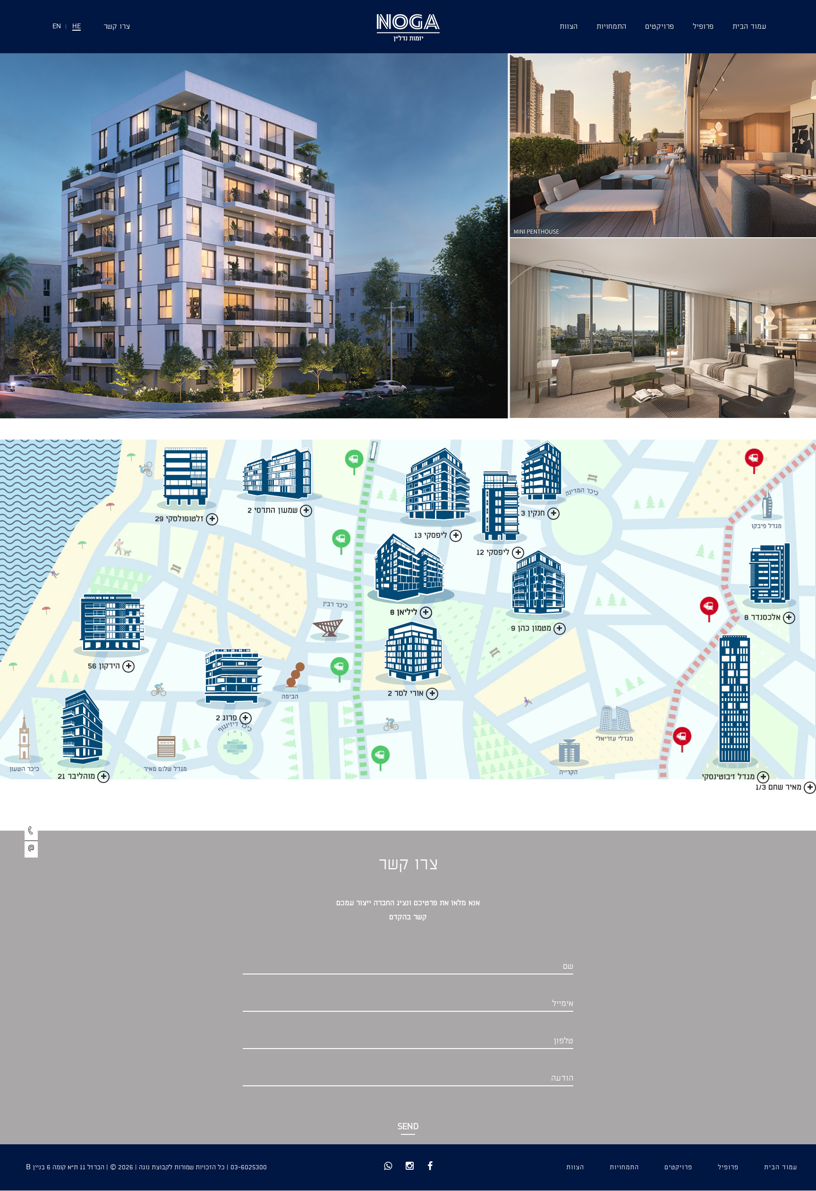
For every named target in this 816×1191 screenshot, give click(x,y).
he (76, 27)
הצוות (569, 27)
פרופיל (703, 27)
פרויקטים (659, 27)
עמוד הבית (749, 27)
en (56, 27)
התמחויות (611, 27)
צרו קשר (116, 27)
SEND (408, 1127)
